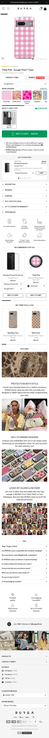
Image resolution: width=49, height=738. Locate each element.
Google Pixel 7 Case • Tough (36, 336)
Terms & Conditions (19, 726)
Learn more (42, 108)
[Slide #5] (42, 59)
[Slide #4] (40, 59)
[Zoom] (3, 58)
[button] (10, 66)
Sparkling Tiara (13, 333)
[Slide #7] (46, 59)
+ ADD (41, 173)
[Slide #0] (32, 59)
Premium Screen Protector (13, 275)
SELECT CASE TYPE (9, 108)
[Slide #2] (36, 59)
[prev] (2, 2)
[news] (40, 9)
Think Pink (36, 275)
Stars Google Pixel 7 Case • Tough (13, 336)
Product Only (12, 77)
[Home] (24, 9)
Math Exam (36, 333)
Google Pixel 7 (13, 278)
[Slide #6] (44, 59)
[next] (46, 2)
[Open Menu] (3, 9)
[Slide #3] (38, 59)
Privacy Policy (32, 726)
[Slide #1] (34, 59)
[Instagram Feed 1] (24, 640)
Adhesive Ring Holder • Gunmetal (36, 279)
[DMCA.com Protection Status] (24, 733)
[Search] (8, 9)
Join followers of (27, 624)
